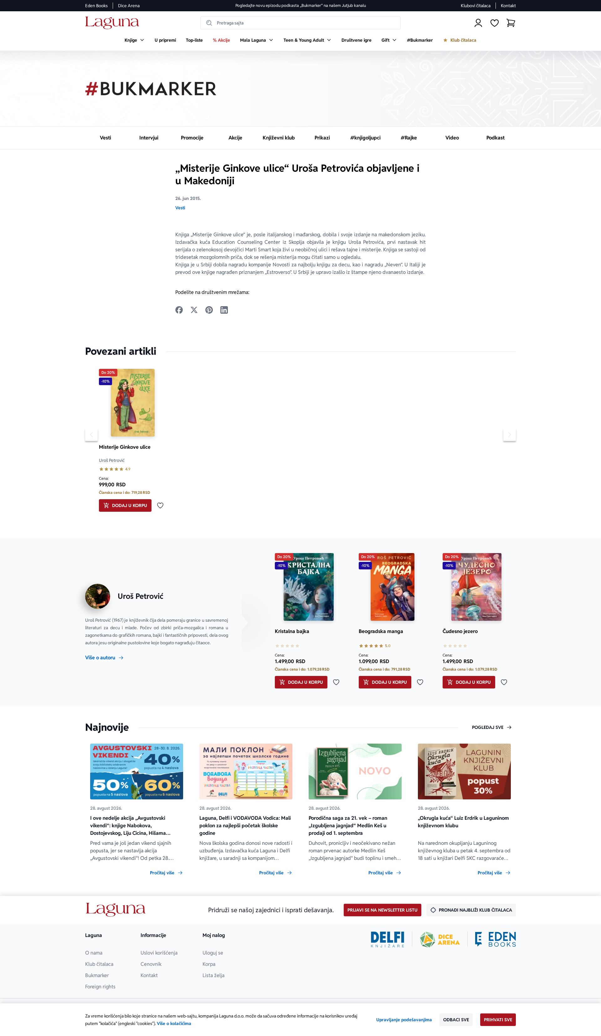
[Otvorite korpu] (511, 23)
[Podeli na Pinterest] (209, 310)
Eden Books (96, 5)
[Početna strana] (113, 23)
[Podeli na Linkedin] (224, 310)
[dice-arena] (440, 939)
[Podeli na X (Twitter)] (194, 310)
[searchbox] (300, 22)
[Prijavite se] (478, 23)
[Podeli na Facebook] (179, 310)
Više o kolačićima (174, 1023)
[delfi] (388, 939)
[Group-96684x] (495, 939)
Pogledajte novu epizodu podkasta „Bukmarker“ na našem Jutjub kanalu (300, 5)
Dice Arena (129, 5)
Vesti (180, 208)
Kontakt (508, 5)
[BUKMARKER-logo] (151, 89)
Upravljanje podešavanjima (404, 1020)
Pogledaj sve (487, 727)
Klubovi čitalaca (476, 5)
